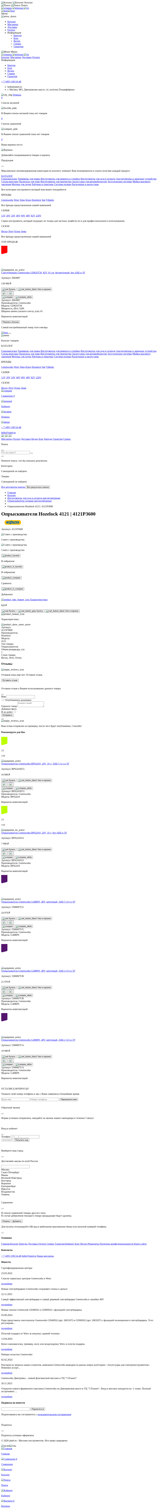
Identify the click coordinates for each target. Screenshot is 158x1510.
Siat (43, 200)
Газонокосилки (9, 178)
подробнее (6, 1283)
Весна (4, 231)
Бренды (18, 35)
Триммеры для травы (29, 178)
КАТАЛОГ (7, 176)
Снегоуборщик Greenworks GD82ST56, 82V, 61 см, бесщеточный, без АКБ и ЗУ (43, 272)
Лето (10, 231)
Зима (23, 231)
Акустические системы (119, 181)
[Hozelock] (12, 524)
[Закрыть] (10, 333)
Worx (16, 200)
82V (33, 215)
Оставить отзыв (9, 680)
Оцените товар (9, 706)
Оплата (11, 30)
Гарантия (18, 46)
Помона (17, 95)
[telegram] (18, 8)
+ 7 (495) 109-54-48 (11, 81)
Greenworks (7, 200)
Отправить (7, 715)
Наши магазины (45, 1256)
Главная (5, 1244)
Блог (16, 38)
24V (13, 215)
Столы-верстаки (9, 181)
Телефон (5, 1136)
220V (38, 215)
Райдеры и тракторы (42, 184)
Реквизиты (94, 1244)
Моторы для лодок (21, 184)
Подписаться (38, 1409)
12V (3, 215)
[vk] (26, 8)
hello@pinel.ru (8, 432)
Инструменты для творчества (55, 181)
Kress (28, 200)
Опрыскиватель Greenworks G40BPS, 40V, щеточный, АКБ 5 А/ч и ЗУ (38, 901)
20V (8, 215)
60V (23, 215)
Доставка (12, 27)
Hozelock (36, 200)
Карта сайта (140, 1244)
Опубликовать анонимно (18, 700)
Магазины (12, 24)
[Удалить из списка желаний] (11, 293)
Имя (3, 696)
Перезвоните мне (69, 1099)
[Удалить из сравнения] (24, 297)
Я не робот (7, 712)
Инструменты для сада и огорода (98, 178)
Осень (17, 231)
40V (18, 215)
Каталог (11, 21)
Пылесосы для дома (29, 181)
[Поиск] (31, 453)
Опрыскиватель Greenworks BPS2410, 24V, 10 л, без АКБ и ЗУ (34, 832)
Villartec (50, 200)
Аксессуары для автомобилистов (89, 181)
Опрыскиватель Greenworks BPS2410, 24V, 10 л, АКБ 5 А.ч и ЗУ (35, 763)
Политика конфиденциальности (117, 1244)
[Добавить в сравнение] (7, 297)
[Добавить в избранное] (11, 555)
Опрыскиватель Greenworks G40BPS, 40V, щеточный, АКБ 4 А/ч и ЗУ (38, 971)
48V (28, 215)
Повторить (7, 1140)
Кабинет (70, 1244)
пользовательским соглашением (54, 1414)
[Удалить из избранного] (12, 566)
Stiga (22, 200)
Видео (17, 41)
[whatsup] (6, 8)
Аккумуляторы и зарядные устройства (136, 178)
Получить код (21, 1140)
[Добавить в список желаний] (4, 293)
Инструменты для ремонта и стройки (60, 178)
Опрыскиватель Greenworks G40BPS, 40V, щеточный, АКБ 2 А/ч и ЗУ (38, 1040)
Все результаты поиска (13, 487)
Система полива (62, 184)
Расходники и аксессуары (85, 184)
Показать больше (10, 322)
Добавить (17, 1221)
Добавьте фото (9, 709)
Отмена (6, 1221)
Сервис (17, 43)
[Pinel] (8, 11)
